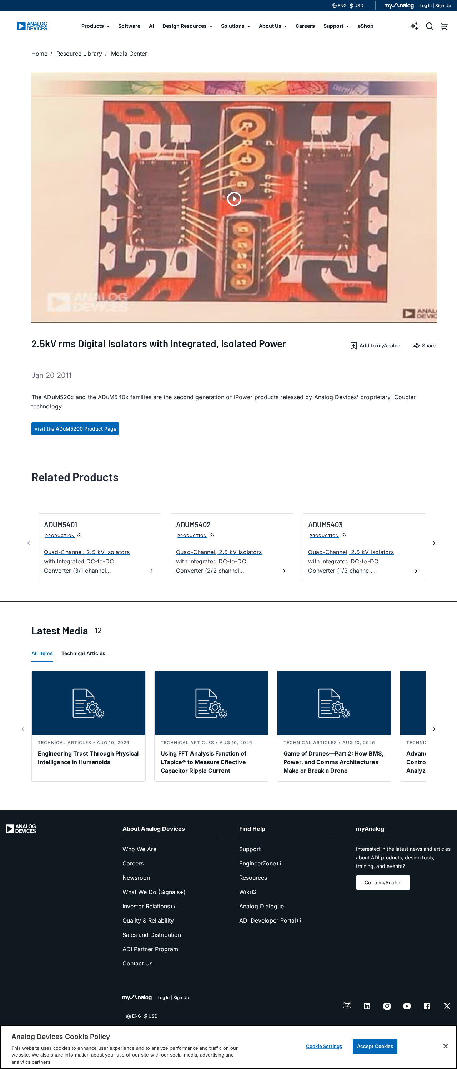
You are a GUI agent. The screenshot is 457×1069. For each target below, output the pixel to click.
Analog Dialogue (261, 906)
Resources (253, 877)
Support (250, 849)
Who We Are (139, 849)
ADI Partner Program (150, 949)
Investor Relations (146, 906)
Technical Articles (83, 653)
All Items (42, 653)
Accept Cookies (375, 1046)
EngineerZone (257, 863)
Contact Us (137, 963)
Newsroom (137, 877)
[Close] (445, 1046)
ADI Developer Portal (267, 920)
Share (429, 345)
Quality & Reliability (148, 920)
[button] (375, 345)
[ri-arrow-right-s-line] (434, 729)
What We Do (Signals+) (154, 891)
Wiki (245, 891)
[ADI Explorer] (414, 26)
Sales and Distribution (151, 934)
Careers (133, 863)
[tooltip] (79, 535)
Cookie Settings (324, 1046)
